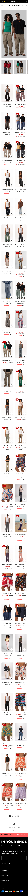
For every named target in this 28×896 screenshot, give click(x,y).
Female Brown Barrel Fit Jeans (7, 104)
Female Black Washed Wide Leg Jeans (21, 189)
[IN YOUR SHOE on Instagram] (5, 863)
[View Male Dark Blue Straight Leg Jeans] (7, 207)
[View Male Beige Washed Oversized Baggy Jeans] (7, 121)
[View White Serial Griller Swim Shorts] (21, 671)
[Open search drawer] (22, 5)
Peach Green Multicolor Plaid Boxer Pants (21, 330)
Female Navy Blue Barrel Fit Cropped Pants (21, 743)
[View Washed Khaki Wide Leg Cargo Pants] (7, 349)
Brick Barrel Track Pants (21, 104)
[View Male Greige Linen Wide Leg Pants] (21, 435)
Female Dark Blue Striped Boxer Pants (7, 417)
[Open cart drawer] (25, 5)
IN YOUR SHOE (14, 888)
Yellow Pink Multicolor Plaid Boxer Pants (21, 271)
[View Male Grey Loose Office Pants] (7, 523)
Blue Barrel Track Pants (21, 132)
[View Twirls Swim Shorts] (7, 582)
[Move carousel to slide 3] (16, 830)
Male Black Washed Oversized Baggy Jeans (21, 244)
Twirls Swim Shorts (7, 593)
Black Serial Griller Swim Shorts (21, 593)
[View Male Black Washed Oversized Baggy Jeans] (21, 233)
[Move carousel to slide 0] (11, 830)
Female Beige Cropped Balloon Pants (7, 271)
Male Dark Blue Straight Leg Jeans (7, 218)
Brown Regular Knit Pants (7, 389)
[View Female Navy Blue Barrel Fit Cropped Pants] (21, 732)
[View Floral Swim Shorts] (21, 463)
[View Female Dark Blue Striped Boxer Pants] (7, 406)
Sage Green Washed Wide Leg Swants (21, 301)
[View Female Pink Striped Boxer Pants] (21, 553)
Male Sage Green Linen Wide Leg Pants (7, 446)
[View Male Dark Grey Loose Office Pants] (7, 702)
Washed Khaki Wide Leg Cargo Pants (7, 360)
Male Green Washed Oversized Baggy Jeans (7, 244)
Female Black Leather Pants (21, 654)
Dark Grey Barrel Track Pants (21, 160)
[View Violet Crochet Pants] (21, 523)
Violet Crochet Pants (20, 534)
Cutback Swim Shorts (7, 803)
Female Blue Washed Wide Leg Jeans (21, 360)
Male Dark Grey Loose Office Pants (7, 712)
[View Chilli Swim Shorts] (7, 493)
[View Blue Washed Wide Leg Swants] (7, 612)
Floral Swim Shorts (20, 474)
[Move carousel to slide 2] (14, 830)
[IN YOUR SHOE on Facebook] (2, 863)
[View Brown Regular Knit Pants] (7, 378)
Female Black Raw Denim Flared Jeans (21, 504)
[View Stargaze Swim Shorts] (21, 792)
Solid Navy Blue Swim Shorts (21, 623)
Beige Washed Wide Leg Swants (7, 160)
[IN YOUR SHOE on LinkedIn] (7, 863)
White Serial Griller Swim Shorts (21, 682)
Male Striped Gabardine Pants (7, 773)
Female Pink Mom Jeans (7, 654)
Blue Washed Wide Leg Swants (7, 623)
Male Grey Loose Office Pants (7, 534)
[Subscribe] (24, 858)
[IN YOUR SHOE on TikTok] (10, 863)
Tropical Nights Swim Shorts (21, 712)
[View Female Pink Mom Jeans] (7, 643)
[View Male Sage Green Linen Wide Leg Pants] (7, 435)
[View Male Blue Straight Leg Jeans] (21, 207)
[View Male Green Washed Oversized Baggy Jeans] (7, 233)
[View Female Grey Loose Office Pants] (7, 319)
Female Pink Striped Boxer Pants (21, 564)
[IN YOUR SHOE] (14, 5)
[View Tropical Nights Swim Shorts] (21, 702)
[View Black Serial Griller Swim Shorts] (21, 582)
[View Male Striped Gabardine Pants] (7, 762)
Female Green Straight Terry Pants (21, 389)
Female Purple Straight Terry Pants (7, 564)
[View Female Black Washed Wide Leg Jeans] (21, 178)
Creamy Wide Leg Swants (7, 682)
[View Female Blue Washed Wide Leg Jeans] (21, 349)
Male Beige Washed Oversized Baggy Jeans (7, 132)
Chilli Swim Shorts (7, 504)
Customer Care (6, 875)
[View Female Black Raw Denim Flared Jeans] (21, 493)
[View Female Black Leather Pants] (21, 643)
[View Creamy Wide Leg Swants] (7, 671)
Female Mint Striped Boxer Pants (7, 474)
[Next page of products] (18, 816)
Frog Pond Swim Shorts (7, 743)
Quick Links (4, 870)
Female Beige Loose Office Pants (21, 417)
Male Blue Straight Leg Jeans (21, 218)
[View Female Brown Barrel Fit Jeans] (7, 93)
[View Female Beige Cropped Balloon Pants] (7, 260)
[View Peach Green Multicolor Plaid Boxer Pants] (21, 319)
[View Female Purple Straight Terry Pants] (7, 553)
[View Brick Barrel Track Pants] (21, 93)
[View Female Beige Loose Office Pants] (21, 406)
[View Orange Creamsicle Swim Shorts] (21, 762)
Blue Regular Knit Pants (7, 301)
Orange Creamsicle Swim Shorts (21, 773)
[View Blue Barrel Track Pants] (21, 121)
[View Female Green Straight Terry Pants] (21, 378)
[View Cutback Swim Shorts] (7, 792)
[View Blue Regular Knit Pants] (7, 290)
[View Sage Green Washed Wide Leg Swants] (21, 290)
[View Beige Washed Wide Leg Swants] (7, 149)
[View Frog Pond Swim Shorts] (7, 732)
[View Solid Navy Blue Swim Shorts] (21, 612)
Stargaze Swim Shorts (20, 803)
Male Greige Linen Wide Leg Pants (21, 446)
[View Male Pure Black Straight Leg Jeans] (7, 178)
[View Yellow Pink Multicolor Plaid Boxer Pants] (21, 260)
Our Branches (5, 880)
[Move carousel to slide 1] (13, 830)
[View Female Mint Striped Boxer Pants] (7, 463)
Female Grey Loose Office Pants (7, 330)
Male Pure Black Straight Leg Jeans (7, 189)
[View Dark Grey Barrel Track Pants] (21, 149)
